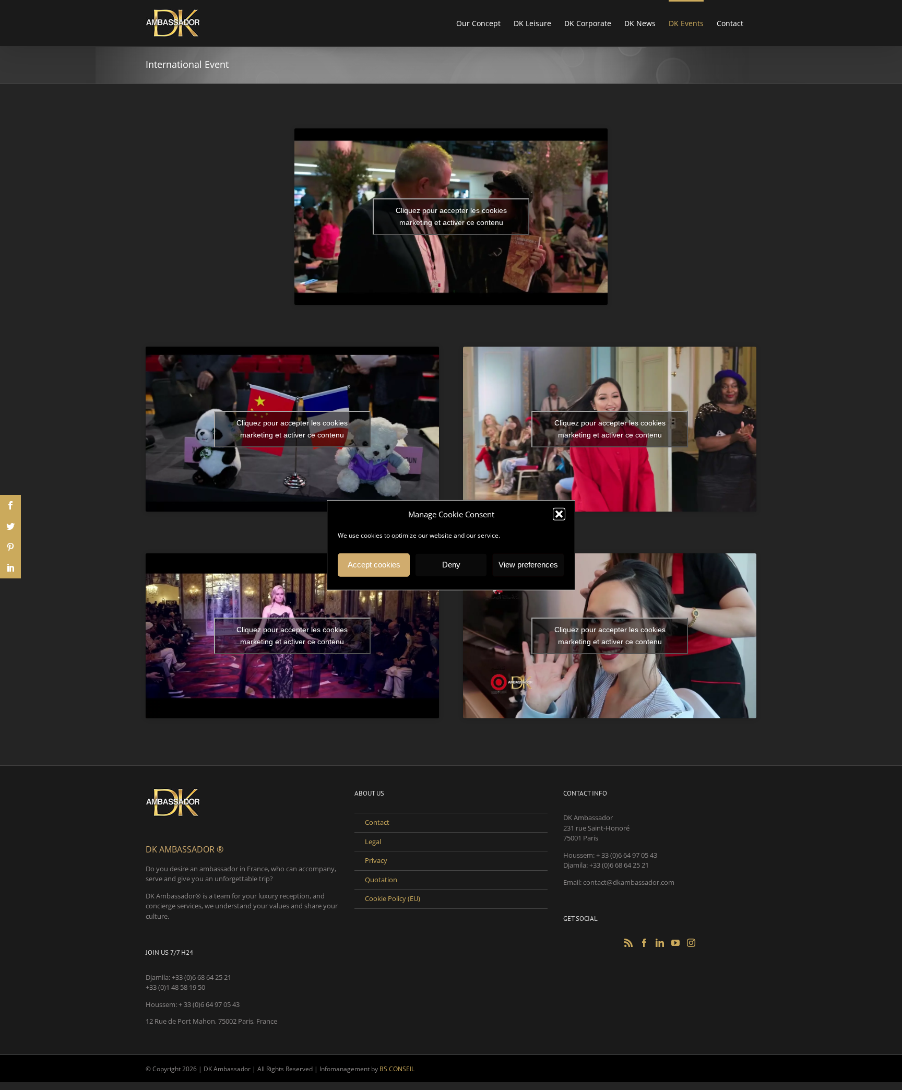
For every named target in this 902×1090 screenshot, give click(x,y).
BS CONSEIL (396, 1068)
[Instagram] (691, 943)
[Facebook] (644, 943)
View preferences (528, 564)
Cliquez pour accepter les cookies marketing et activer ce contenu (451, 216)
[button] (559, 514)
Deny (451, 564)
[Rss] (628, 943)
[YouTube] (675, 943)
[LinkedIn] (660, 943)
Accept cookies (374, 564)
